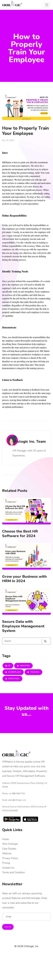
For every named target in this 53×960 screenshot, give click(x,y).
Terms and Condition (13, 872)
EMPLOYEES (13, 678)
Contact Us (8, 867)
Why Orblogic (10, 844)
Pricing (6, 863)
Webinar (7, 853)
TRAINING (34, 672)
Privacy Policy (10, 858)
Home (5, 839)
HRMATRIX (24, 665)
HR (9, 665)
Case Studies (9, 848)
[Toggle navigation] (47, 5)
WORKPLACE (14, 672)
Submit (7, 927)
